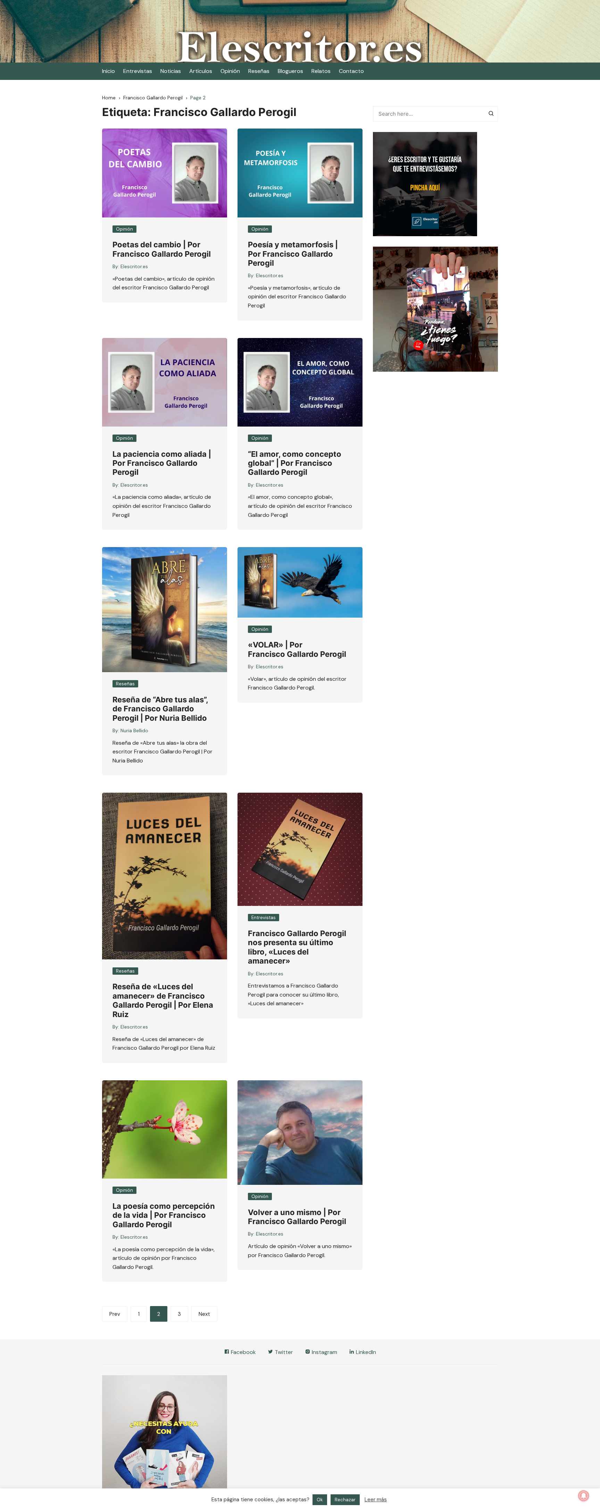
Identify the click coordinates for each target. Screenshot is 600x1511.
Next (204, 1314)
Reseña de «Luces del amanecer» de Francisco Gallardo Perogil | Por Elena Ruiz (162, 1000)
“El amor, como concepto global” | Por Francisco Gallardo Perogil (294, 463)
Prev (114, 1314)
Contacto (351, 71)
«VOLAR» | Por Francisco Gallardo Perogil (297, 649)
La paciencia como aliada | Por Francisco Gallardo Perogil (161, 463)
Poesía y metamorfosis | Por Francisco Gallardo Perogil (293, 253)
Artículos (200, 71)
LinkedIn (365, 1352)
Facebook (243, 1352)
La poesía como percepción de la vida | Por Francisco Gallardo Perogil (163, 1215)
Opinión (230, 71)
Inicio (108, 71)
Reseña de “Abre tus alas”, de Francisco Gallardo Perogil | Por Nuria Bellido (160, 709)
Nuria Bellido (134, 730)
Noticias (170, 71)
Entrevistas (137, 71)
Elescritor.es (134, 266)
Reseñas (258, 71)
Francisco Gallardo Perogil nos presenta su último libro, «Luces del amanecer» (297, 947)
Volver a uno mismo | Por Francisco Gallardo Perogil (297, 1217)
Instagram (323, 1352)
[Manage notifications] (583, 1495)
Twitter (283, 1352)
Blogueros (290, 71)
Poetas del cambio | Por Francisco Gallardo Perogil (161, 249)
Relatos (321, 71)
